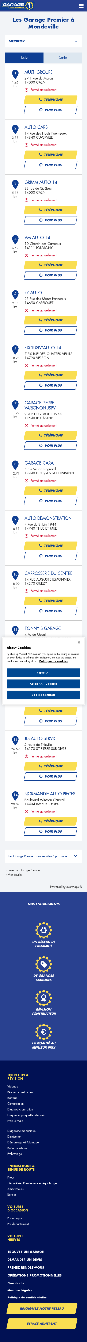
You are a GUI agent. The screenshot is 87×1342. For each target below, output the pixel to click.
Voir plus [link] (53, 109)
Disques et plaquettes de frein (26, 1115)
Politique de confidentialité (27, 1297)
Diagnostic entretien (20, 1109)
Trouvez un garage (25, 1251)
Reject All (43, 673)
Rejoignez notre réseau (42, 1308)
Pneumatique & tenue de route (21, 1167)
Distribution (14, 1136)
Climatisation (15, 1103)
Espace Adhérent (42, 1323)
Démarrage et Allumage (23, 1142)
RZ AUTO (33, 293)
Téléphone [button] (53, 99)
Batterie (12, 1097)
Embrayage (14, 1153)
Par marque (14, 1218)
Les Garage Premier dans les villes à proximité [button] (37, 856)
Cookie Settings (43, 695)
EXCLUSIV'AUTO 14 (42, 348)
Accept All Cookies (43, 683)
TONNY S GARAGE (42, 628)
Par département (18, 1224)
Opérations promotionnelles (34, 1275)
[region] (43, 671)
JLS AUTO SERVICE (41, 738)
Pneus (10, 1177)
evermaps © (74, 886)
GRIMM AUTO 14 (40, 182)
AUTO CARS (36, 127)
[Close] (79, 642)
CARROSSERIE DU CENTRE (48, 573)
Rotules (11, 1194)
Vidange (12, 1086)
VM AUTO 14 (37, 238)
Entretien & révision (18, 1076)
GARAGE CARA (39, 463)
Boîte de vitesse (17, 1148)
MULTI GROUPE (38, 72)
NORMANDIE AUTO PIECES (49, 794)
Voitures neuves (15, 1238)
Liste (24, 57)
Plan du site (15, 1283)
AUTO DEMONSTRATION (48, 518)
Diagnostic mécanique (21, 1130)
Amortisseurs (15, 1188)
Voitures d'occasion (17, 1208)
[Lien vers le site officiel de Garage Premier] (17, 5)
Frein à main (15, 1120)
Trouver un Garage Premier (22, 870)
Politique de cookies (53, 661)
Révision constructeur (20, 1092)
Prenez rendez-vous (25, 1267)
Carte (63, 57)
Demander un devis (24, 1259)
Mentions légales (19, 1290)
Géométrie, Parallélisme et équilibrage (32, 1183)
